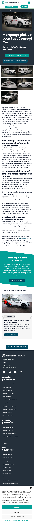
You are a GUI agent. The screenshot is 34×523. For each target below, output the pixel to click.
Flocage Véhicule (7, 457)
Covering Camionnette (9, 384)
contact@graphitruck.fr (9, 367)
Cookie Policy (8, 520)
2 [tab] (17, 342)
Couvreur (5, 443)
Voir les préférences (17, 517)
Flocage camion (7, 396)
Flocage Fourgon (7, 390)
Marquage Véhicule (8, 461)
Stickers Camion (7, 467)
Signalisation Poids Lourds (10, 477)
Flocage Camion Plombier (9, 433)
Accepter (17, 507)
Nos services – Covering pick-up (15, 61)
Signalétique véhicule (8, 464)
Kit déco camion (7, 470)
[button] (31, 488)
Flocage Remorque (8, 403)
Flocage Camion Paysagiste (10, 437)
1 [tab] (15, 342)
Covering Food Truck (8, 430)
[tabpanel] (17, 316)
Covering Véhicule (7, 454)
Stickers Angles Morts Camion (10, 480)
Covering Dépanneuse (8, 440)
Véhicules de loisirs (8, 416)
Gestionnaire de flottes (8, 427)
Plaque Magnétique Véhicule (10, 483)
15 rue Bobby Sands (8, 359)
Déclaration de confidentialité (20, 520)
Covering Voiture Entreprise (10, 400)
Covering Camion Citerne (9, 409)
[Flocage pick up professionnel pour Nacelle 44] (17, 303)
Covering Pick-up (7, 412)
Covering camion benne (9, 406)
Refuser (17, 512)
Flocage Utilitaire (7, 387)
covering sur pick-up (24, 238)
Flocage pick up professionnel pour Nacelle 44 (16, 321)
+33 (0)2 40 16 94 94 (8, 366)
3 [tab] (19, 342)
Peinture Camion (7, 473)
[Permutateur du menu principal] (29, 2)
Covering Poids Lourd (8, 393)
